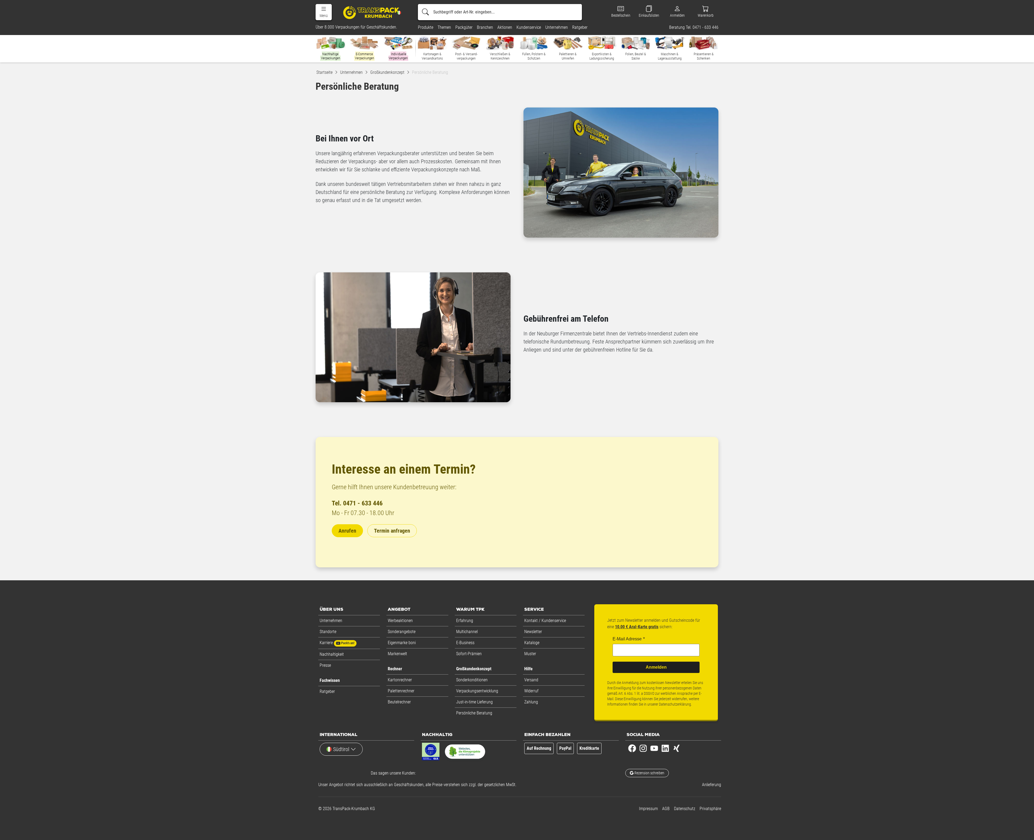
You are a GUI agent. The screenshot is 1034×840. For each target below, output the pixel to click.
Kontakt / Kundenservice (545, 620)
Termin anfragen (392, 530)
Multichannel (467, 631)
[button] (324, 12)
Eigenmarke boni (402, 642)
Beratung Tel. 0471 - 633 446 (693, 27)
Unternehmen (331, 620)
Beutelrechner (399, 701)
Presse (325, 665)
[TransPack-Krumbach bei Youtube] (654, 748)
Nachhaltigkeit (332, 654)
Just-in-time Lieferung (474, 701)
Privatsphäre (710, 808)
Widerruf (531, 690)
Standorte (328, 631)
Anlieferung (711, 784)
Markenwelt (397, 653)
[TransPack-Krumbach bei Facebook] (632, 748)
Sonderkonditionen (472, 679)
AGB (666, 808)
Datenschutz (684, 808)
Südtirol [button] (341, 749)
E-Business (465, 642)
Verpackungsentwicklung (477, 690)
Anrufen (347, 530)
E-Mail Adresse (627, 639)
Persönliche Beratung (474, 713)
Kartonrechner (400, 679)
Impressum (648, 808)
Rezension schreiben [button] (649, 773)
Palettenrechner (401, 690)
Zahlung (531, 701)
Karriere (337, 642)
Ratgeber (327, 691)
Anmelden (656, 667)
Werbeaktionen (400, 620)
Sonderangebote (401, 631)
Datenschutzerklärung (675, 704)
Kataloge (531, 642)
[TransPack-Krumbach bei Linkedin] (665, 748)
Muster (530, 653)
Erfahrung (464, 620)
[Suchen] (425, 12)
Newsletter (533, 631)
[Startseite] (372, 12)
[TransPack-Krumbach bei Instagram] (643, 748)
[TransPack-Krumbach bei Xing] (676, 748)
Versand (531, 679)
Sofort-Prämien (469, 653)
